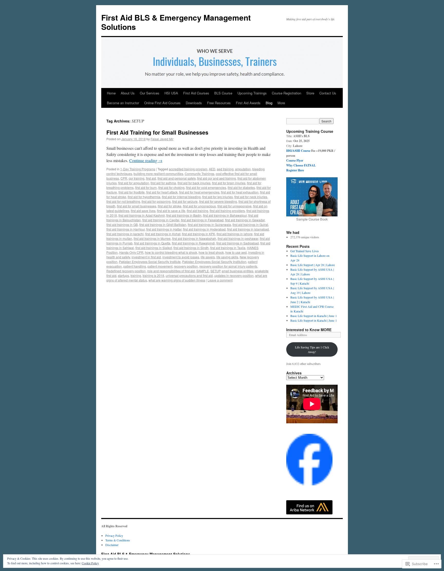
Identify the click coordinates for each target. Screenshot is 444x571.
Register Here (295, 170)
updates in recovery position (234, 275)
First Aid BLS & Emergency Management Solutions (176, 22)
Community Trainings (199, 173)
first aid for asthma (163, 183)
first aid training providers (227, 210)
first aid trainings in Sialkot (153, 247)
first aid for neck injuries (250, 197)
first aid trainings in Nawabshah (194, 238)
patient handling (134, 266)
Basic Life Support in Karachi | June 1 (313, 316)
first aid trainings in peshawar (238, 238)
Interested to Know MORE (308, 329)
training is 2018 (153, 275)
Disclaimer (111, 545)
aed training (225, 169)
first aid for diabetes (241, 187)
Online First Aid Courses (162, 102)
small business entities (237, 271)
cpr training (136, 178)
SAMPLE (202, 271)
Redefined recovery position (126, 271)
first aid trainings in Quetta (152, 243)
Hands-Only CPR (131, 252)
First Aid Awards (248, 102)
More (281, 102)
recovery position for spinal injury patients (228, 266)
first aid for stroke (169, 206)
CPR (124, 178)
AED (212, 169)
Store (310, 93)
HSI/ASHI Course (298, 150)
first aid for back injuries (194, 183)
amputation (243, 169)
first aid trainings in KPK (198, 234)
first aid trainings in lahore (235, 234)
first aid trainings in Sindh (191, 247)
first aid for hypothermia (144, 197)
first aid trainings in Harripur (125, 229)
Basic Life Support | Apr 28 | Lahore (312, 265)
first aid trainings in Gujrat (250, 224)
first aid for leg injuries (217, 197)
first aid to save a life (171, 210)
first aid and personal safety (177, 178)
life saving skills (227, 257)
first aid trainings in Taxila (227, 247)
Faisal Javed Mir (162, 139)
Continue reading (145, 160)
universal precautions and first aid (189, 275)
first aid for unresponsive (234, 206)
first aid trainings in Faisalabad (202, 220)
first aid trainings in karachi (125, 234)
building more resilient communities (158, 173)
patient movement (159, 266)
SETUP (215, 271)
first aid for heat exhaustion (239, 192)
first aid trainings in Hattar (163, 229)
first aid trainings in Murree (152, 238)
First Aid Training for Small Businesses (157, 132)
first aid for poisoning (156, 201)
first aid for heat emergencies (199, 192)
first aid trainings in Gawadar (245, 220)
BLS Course (223, 93)
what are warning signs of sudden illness (177, 280)
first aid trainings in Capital (160, 220)
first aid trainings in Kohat (162, 234)
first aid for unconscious (199, 206)
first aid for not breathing (123, 201)
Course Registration (286, 93)
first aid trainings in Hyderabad (204, 229)
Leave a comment (220, 280)
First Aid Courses (196, 93)
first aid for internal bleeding (181, 197)
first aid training (197, 210)
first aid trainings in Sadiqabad (237, 243)
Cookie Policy (90, 563)
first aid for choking (171, 187)
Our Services (149, 93)
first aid (151, 178)
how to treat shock (211, 252)
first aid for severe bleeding (218, 201)
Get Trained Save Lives (304, 251)
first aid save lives (143, 210)
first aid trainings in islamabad (248, 229)
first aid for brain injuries (228, 183)
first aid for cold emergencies (206, 187)
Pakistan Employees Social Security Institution (214, 261)
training (136, 275)
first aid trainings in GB (122, 224)
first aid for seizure (185, 201)
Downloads (194, 102)
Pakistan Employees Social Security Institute (150, 261)
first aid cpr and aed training (216, 178)
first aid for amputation (133, 183)
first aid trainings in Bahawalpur (225, 215)
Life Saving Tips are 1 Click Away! (312, 349)
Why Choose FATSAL (301, 165)
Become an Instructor (123, 102)
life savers (208, 257)
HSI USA (171, 93)
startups (123, 275)
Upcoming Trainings (252, 93)
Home (111, 93)
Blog (269, 102)
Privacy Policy (114, 535)
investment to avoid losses (180, 257)
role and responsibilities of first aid (171, 271)
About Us (128, 93)
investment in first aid (146, 257)
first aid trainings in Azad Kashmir (141, 215)
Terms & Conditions (117, 540)
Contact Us (327, 93)
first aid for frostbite (131, 192)
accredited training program (188, 169)
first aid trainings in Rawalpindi (193, 243)
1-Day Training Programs (137, 169)
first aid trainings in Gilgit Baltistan (162, 224)
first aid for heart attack (162, 192)
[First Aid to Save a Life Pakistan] (309, 484)
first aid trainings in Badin (183, 215)
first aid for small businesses (136, 206)
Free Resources (219, 102)
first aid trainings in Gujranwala (209, 224)
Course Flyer (294, 160)
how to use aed (236, 252)
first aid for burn (146, 187)
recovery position (186, 266)
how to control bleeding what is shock (171, 252)
